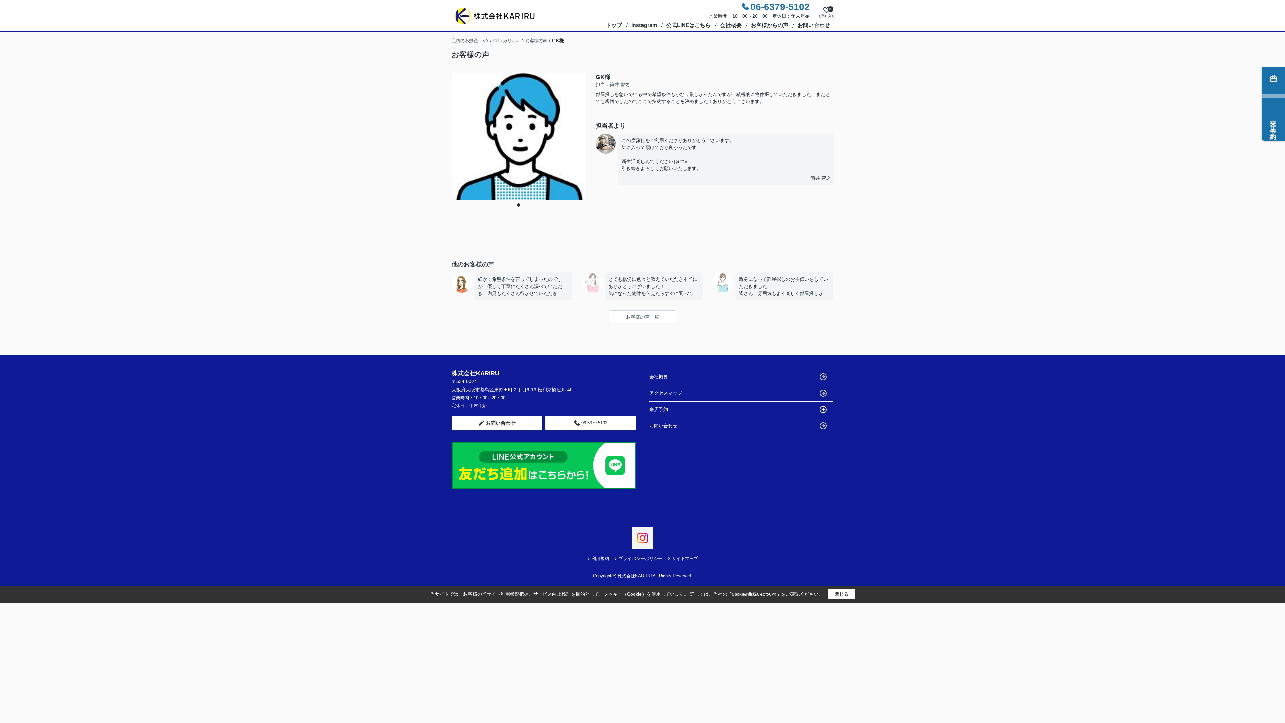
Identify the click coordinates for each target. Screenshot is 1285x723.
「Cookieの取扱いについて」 (754, 594)
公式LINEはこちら (688, 25)
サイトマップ (685, 558)
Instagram (644, 25)
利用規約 (600, 558)
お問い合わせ (814, 25)
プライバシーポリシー (640, 558)
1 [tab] (518, 205)
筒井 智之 (820, 178)
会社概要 (731, 25)
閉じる (842, 594)
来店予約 (658, 409)
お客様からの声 (769, 25)
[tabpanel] (519, 136)
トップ (614, 25)
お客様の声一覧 (642, 317)
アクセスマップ (665, 393)
